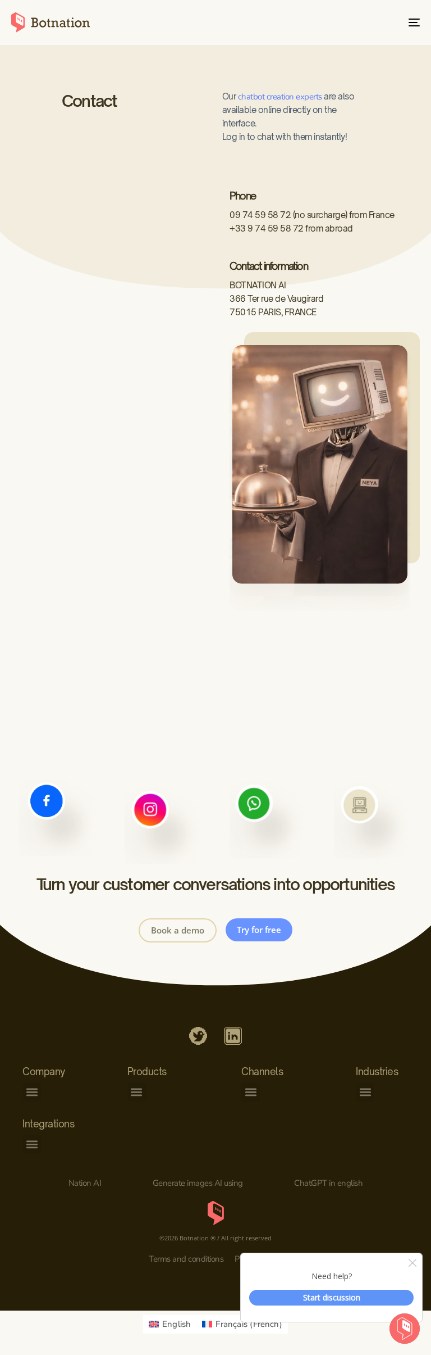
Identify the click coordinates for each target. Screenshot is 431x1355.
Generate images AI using (198, 1183)
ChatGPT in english (328, 1183)
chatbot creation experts (280, 96)
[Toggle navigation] (351, 22)
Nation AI (85, 1183)
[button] (31, 1092)
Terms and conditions (186, 1259)
